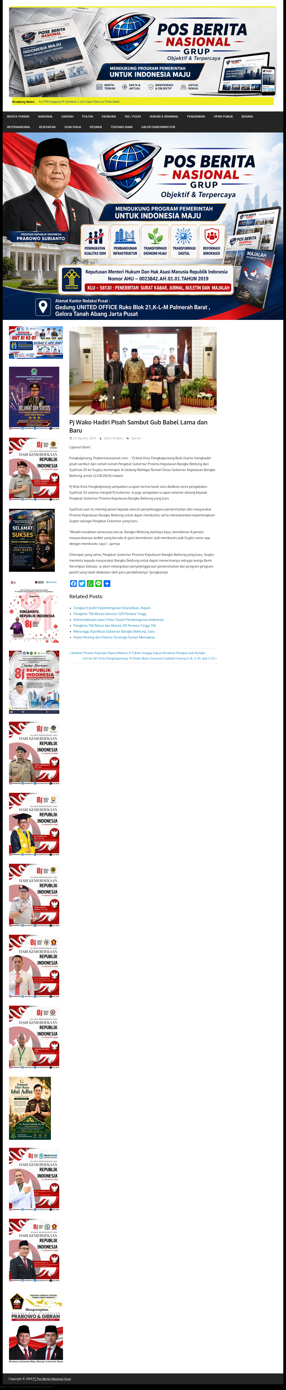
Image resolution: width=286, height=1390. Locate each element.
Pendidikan (196, 116)
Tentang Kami (122, 127)
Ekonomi (109, 116)
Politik (87, 116)
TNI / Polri (133, 116)
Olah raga (72, 127)
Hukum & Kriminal (164, 116)
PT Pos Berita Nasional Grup (52, 1379)
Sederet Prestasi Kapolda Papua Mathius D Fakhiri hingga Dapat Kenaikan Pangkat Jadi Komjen (138, 653)
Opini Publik (223, 116)
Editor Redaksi (113, 438)
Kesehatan (47, 127)
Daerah (67, 116)
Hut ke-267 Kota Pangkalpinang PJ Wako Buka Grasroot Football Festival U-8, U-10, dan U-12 (148, 658)
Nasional (45, 116)
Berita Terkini (18, 116)
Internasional (18, 127)
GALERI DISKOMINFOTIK (158, 127)
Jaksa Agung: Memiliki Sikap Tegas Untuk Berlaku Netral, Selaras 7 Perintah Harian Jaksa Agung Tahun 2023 (106, 101)
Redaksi (96, 127)
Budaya (247, 116)
